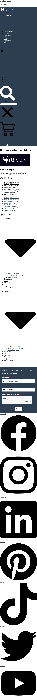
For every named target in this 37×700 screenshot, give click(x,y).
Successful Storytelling (11, 191)
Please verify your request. (11, 394)
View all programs (13, 277)
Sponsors (7, 35)
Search (7, 102)
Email (4, 386)
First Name (6, 377)
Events (6, 33)
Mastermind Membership (12, 23)
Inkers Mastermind (10, 193)
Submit (18, 409)
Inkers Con (3, 4)
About (6, 37)
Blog (6, 39)
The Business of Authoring (12, 189)
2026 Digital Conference (11, 182)
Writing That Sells (9, 187)
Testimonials (8, 31)
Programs (7, 56)
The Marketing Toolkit (11, 185)
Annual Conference (11, 19)
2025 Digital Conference (11, 184)
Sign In (2, 1)
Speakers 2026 (7, 42)
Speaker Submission (10, 194)
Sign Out (8, 1)
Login (2, 141)
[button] (2, 49)
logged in (11, 174)
